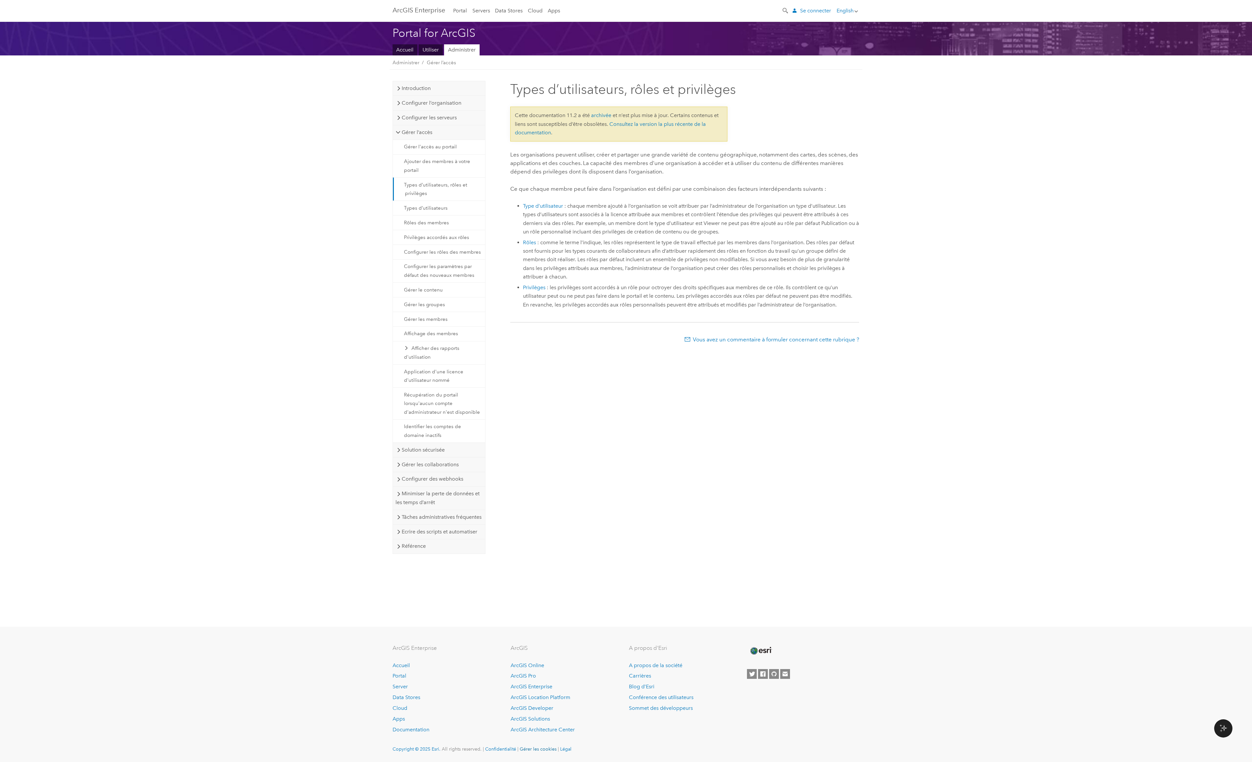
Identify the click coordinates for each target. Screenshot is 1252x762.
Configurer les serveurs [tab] (429, 117)
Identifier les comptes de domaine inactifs (432, 431)
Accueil (404, 50)
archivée (601, 115)
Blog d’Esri (641, 686)
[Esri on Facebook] (763, 674)
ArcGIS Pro (523, 676)
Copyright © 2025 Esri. (416, 749)
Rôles (529, 242)
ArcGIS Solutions (530, 719)
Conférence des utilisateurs (661, 697)
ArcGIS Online (527, 665)
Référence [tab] (414, 546)
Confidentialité (500, 749)
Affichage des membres (431, 333)
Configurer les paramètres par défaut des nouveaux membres (439, 270)
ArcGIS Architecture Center (543, 729)
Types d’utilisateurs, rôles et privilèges (435, 189)
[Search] (786, 10)
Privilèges (534, 287)
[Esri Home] (760, 651)
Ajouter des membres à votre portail (437, 165)
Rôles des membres (426, 223)
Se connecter (815, 10)
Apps (554, 10)
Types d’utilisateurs (426, 208)
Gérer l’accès (441, 63)
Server (400, 686)
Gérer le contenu (423, 290)
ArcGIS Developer (532, 708)
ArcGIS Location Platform (540, 697)
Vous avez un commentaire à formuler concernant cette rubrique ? (776, 339)
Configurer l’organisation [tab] (431, 103)
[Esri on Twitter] (752, 674)
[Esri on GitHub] (774, 674)
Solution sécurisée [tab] (423, 450)
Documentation (411, 729)
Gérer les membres (426, 319)
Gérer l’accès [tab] (417, 132)
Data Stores (509, 10)
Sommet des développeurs (661, 708)
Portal (460, 10)
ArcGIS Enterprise (419, 10)
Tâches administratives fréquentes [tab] (442, 517)
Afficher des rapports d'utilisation (432, 352)
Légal (566, 749)
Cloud (535, 10)
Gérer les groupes (424, 304)
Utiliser (431, 50)
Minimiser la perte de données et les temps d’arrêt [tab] (437, 497)
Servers (481, 10)
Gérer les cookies (538, 749)
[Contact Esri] (785, 674)
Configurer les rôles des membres (442, 252)
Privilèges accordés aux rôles (436, 237)
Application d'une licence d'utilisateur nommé (433, 376)
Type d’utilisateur (543, 206)
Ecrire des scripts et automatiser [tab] (439, 532)
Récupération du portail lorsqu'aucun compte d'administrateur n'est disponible (442, 403)
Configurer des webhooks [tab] (432, 479)
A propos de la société (655, 665)
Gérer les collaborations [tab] (430, 464)
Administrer (462, 50)
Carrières (640, 676)
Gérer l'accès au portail (430, 147)
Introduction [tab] (416, 88)
